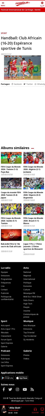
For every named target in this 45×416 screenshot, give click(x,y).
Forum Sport (6, 339)
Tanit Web (29, 400)
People (26, 307)
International (29, 279)
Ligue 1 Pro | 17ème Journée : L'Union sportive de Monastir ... (33, 248)
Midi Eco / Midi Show (32, 296)
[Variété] (3, 409)
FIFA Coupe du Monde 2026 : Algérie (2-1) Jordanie (33, 169)
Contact (4, 289)
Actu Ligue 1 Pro (8, 329)
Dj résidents (28, 339)
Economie (27, 286)
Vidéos (26, 358)
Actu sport (5, 325)
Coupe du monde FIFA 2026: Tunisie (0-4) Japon (11, 195)
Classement (6, 336)
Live (2, 286)
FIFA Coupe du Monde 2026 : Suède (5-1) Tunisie (11, 221)
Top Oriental (28, 332)
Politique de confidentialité (7, 297)
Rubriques (5, 358)
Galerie (4, 346)
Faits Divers (28, 300)
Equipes (4, 272)
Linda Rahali (13, 410)
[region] (22, 114)
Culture (26, 289)
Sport (4, 33)
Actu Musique (29, 325)
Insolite (26, 310)
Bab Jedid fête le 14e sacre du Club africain (11, 245)
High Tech (27, 303)
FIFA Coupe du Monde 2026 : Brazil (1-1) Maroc (33, 221)
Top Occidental (29, 336)
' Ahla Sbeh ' (14, 407)
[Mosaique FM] (23, 4)
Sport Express (7, 343)
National (27, 272)
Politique (27, 282)
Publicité (5, 293)
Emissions (5, 275)
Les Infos (5, 362)
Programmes (6, 279)
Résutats (5, 332)
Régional (27, 275)
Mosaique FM (29, 293)
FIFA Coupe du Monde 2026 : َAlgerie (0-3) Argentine (33, 195)
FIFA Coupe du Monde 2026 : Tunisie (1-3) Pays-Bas (11, 169)
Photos (26, 355)
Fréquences (6, 282)
